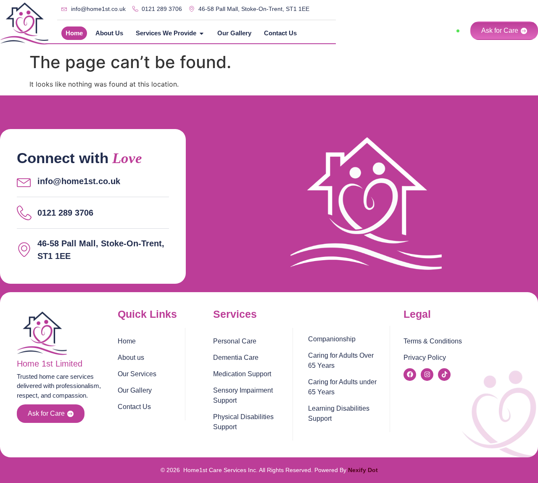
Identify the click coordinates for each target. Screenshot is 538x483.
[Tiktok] (444, 374)
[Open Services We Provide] (201, 33)
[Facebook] (410, 374)
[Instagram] (427, 374)
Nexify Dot (363, 470)
